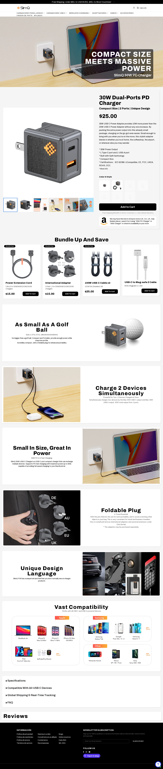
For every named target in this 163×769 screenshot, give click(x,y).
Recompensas (43, 743)
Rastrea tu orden (44, 734)
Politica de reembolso (25, 737)
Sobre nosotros (65, 737)
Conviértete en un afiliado (47, 737)
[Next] (88, 150)
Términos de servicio (24, 743)
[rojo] (117, 196)
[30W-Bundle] (117, 185)
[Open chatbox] (158, 764)
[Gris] (104, 185)
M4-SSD (62, 743)
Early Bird (62, 740)
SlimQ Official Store (24, 8)
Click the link (121, 524)
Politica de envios (23, 740)
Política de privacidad (25, 734)
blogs (61, 734)
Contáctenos (43, 740)
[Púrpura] (104, 196)
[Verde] (142, 185)
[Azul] (130, 196)
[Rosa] (130, 185)
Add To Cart (31, 294)
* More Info (103, 169)
